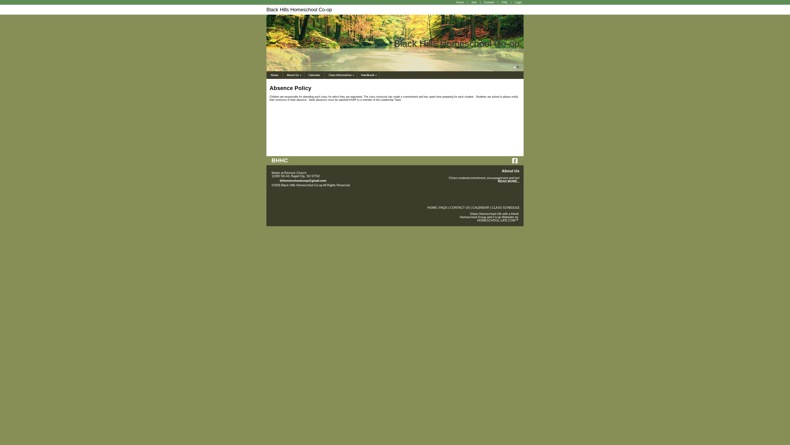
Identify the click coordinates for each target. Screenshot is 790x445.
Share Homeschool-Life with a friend (494, 213)
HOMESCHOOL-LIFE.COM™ (497, 220)
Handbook (369, 75)
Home (274, 75)
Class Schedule (505, 207)
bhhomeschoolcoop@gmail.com (303, 180)
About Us (294, 75)
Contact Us (460, 207)
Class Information (342, 75)
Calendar (314, 75)
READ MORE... (508, 181)
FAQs (443, 207)
